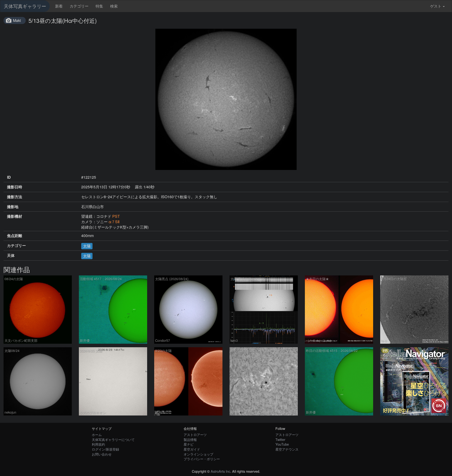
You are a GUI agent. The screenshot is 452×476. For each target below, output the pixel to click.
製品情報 (190, 439)
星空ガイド (192, 449)
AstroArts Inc (220, 471)
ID (9, 177)
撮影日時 (14, 187)
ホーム (97, 434)
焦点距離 (14, 235)
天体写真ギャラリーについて (113, 439)
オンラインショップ (198, 454)
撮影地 (12, 206)
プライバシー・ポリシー (202, 458)
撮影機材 (14, 216)
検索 (114, 6)
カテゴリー (79, 6)
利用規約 (98, 444)
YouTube (282, 444)
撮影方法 (14, 196)
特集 (99, 6)
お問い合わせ (102, 454)
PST (116, 216)
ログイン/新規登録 (105, 449)
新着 (59, 6)
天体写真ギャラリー (25, 6)
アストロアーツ (195, 434)
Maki (17, 20)
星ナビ (189, 444)
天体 (11, 255)
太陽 (87, 246)
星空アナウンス (287, 449)
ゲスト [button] (435, 6)
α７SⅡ (114, 221)
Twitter (280, 439)
